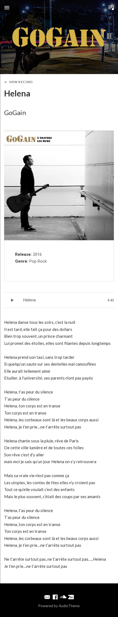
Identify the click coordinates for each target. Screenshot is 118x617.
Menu (6, 7)
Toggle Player (111, 7)
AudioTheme (69, 606)
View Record (21, 82)
